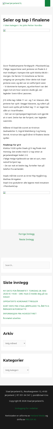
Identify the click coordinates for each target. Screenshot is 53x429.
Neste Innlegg (26, 239)
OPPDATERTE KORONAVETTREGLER (20, 301)
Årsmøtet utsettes (12, 318)
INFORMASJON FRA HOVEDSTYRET (20, 313)
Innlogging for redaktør (26, 408)
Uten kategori (11, 25)
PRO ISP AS (31, 419)
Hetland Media (38, 415)
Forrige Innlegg (26, 234)
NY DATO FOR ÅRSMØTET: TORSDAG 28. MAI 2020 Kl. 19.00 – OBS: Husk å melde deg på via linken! (25, 293)
